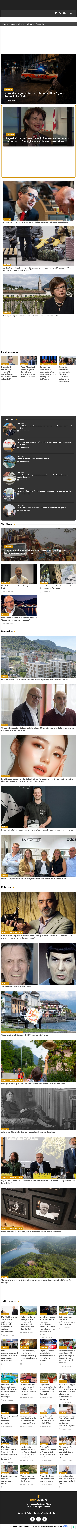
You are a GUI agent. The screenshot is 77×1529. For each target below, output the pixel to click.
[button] (32, 1519)
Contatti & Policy (25, 1513)
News (5, 24)
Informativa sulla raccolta (19, 1526)
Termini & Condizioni (42, 1513)
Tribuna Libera (16, 24)
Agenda (40, 24)
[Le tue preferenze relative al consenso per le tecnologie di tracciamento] (73, 1527)
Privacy (56, 1513)
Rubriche (30, 24)
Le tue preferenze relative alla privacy (47, 1526)
